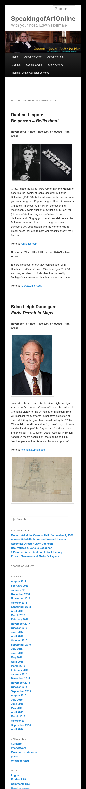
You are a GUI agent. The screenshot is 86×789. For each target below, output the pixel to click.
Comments (21, 784)
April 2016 (17, 661)
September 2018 (21, 607)
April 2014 (17, 729)
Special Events (34, 64)
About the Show (33, 56)
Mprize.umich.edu (31, 285)
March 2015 (18, 716)
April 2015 (17, 712)
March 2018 (18, 615)
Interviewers (18, 748)
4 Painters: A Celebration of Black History (36, 552)
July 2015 (17, 699)
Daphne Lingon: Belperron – (34, 117)
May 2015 (16, 708)
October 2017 (19, 628)
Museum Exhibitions (24, 752)
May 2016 (16, 657)
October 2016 (19, 640)
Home (15, 56)
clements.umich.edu (33, 449)
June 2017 (17, 632)
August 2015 (18, 695)
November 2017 (20, 623)
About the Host (55, 56)
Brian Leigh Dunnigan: (34, 309)
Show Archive (55, 64)
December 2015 (20, 678)
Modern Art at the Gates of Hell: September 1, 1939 (42, 535)
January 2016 (19, 674)
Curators (16, 743)
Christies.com (29, 243)
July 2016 (17, 649)
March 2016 (18, 666)
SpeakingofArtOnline (43, 18)
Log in (15, 775)
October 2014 (19, 720)
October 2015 (19, 687)
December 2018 (20, 594)
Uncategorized (20, 760)
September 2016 (21, 644)
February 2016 (19, 670)
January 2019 (19, 590)
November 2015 (20, 682)
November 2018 (20, 598)
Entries (18, 779)
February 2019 (19, 585)
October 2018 (19, 602)
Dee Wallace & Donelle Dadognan (31, 548)
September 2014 (21, 725)
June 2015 (17, 704)
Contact (16, 64)
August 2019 (18, 581)
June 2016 (17, 653)
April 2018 (17, 611)
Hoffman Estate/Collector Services (30, 72)
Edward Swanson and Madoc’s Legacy (35, 556)
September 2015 (21, 691)
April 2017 (17, 636)
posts (14, 756)
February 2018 (19, 619)
